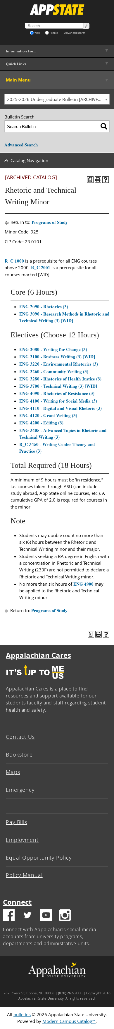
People (54, 33)
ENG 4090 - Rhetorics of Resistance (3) (56, 393)
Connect (17, 902)
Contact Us (20, 736)
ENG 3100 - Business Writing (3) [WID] (57, 356)
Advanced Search (21, 144)
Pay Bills (16, 822)
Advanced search (75, 33)
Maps (13, 771)
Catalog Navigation (29, 160)
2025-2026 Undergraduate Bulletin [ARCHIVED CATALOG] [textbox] (58, 99)
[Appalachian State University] (57, 9)
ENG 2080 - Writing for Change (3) (53, 349)
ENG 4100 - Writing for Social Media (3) (58, 401)
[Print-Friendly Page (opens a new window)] (98, 179)
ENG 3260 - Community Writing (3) (53, 371)
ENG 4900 (83, 584)
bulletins (22, 1014)
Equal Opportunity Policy (39, 857)
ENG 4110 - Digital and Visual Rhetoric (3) (60, 408)
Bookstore (19, 754)
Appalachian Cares (38, 655)
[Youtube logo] (46, 916)
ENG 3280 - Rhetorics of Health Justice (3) (60, 379)
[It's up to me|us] (35, 680)
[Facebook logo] (9, 916)
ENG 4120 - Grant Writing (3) (48, 415)
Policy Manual (24, 875)
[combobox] (57, 99)
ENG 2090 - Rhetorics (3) (43, 306)
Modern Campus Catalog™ (69, 1021)
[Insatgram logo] (65, 916)
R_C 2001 (40, 267)
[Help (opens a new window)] (105, 179)
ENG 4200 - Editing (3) (41, 422)
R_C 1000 (14, 261)
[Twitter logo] (27, 916)
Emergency (20, 789)
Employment (22, 839)
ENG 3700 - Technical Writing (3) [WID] (58, 386)
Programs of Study (50, 222)
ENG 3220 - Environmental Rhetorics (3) (58, 364)
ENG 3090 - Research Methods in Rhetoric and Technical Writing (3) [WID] (64, 317)
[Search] (104, 126)
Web (37, 33)
